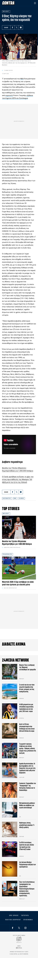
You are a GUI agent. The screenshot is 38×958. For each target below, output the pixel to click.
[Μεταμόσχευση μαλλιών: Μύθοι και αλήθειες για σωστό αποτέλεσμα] (9, 809)
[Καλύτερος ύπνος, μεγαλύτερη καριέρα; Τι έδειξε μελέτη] (9, 829)
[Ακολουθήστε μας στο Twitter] (19, 928)
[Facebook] (12, 27)
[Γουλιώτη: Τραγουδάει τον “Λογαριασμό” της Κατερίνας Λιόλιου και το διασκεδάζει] (9, 790)
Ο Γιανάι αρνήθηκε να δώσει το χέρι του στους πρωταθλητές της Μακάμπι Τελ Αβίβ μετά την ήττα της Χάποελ (17, 479)
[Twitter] (16, 27)
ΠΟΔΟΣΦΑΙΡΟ (7, 554)
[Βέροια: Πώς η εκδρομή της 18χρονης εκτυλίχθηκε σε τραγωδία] (9, 671)
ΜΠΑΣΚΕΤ (6, 513)
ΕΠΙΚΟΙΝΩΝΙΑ (28, 920)
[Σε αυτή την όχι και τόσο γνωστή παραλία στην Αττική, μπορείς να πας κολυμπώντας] (9, 691)
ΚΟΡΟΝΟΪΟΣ (7, 498)
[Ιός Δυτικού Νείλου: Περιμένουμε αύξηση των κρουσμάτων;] (9, 869)
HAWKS (21, 498)
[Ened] (19, 948)
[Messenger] (21, 27)
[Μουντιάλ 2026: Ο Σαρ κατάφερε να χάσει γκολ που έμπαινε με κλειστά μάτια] (19, 567)
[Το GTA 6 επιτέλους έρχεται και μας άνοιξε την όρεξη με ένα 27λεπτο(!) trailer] (9, 849)
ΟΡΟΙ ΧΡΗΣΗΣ (14, 915)
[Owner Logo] (19, 939)
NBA (15, 498)
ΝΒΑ (22, 79)
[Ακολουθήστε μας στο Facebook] (13, 928)
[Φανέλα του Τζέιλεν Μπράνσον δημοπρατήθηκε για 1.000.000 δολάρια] (19, 527)
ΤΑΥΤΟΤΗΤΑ (25, 915)
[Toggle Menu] (35, 3)
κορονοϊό (9, 95)
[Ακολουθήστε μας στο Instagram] (25, 928)
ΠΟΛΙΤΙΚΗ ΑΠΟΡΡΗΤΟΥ (13, 920)
